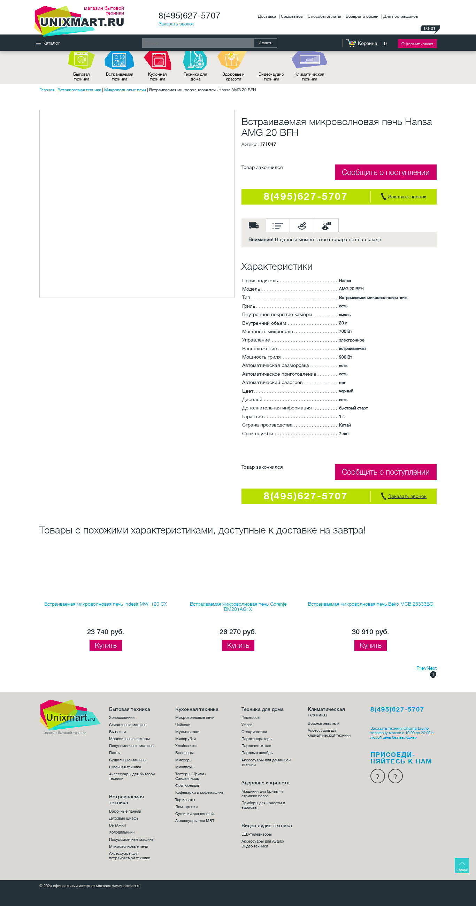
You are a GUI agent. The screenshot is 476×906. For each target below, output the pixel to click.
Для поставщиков (400, 16)
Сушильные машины (127, 760)
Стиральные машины (128, 725)
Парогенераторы (256, 739)
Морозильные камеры (129, 739)
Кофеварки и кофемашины (199, 792)
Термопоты (185, 800)
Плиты (115, 753)
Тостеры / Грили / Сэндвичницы (190, 776)
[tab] (253, 225)
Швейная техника (125, 767)
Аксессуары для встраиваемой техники (129, 855)
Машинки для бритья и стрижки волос (262, 793)
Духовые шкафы (124, 818)
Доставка (267, 16)
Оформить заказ (417, 43)
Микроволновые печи (125, 89)
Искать (265, 42)
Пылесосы (250, 717)
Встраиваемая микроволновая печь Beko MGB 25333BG (370, 604)
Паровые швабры (257, 753)
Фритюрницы (187, 785)
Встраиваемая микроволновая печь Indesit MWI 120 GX (105, 604)
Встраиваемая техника (119, 77)
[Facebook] (377, 776)
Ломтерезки (186, 807)
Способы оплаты (325, 16)
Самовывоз (292, 16)
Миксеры (183, 760)
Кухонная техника (157, 77)
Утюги (246, 725)
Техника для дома (195, 77)
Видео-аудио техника (271, 77)
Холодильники (122, 717)
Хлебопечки (186, 746)
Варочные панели (125, 811)
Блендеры (184, 753)
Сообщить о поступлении (386, 172)
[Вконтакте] (395, 776)
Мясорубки (185, 739)
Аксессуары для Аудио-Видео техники (262, 843)
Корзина (367, 43)
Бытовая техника (81, 77)
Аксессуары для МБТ (194, 821)
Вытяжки (117, 732)
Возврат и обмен (362, 16)
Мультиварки (187, 732)
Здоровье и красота (233, 77)
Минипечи (184, 767)
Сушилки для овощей (194, 814)
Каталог (50, 43)
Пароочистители (256, 746)
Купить (106, 646)
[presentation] (254, 225)
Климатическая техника (309, 77)
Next (432, 668)
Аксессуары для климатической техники (329, 732)
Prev (421, 668)
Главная (46, 89)
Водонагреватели (323, 723)
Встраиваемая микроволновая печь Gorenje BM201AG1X (238, 606)
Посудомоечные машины (131, 746)
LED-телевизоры (256, 834)
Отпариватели (254, 732)
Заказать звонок (176, 23)
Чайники (182, 725)
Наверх (462, 870)
